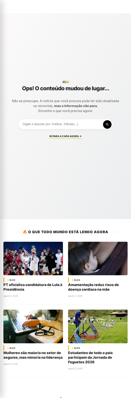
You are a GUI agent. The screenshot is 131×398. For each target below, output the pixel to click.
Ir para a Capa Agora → (65, 136)
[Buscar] (107, 124)
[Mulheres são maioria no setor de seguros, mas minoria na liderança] (33, 326)
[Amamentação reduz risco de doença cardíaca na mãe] (98, 258)
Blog (13, 280)
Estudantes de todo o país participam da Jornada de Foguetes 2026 (90, 357)
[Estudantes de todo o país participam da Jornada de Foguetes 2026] (98, 326)
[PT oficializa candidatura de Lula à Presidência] (33, 258)
